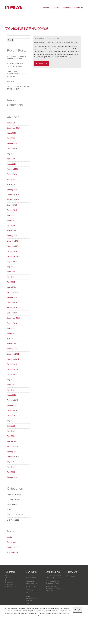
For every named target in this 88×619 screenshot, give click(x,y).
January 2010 (12, 477)
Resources (67, 8)
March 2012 (11, 395)
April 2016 (11, 179)
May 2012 (10, 390)
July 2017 (10, 154)
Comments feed (13, 547)
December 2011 (13, 410)
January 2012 (12, 405)
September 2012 (13, 369)
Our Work (45, 8)
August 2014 (12, 261)
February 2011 (12, 446)
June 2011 (11, 426)
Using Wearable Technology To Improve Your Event (16, 74)
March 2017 (11, 164)
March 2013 (11, 344)
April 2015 (11, 226)
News (9, 510)
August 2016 (12, 174)
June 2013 (11, 333)
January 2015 (12, 236)
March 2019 (11, 133)
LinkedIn (73, 576)
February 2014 (12, 292)
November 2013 (13, 308)
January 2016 (12, 190)
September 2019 (13, 128)
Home (7, 576)
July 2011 (10, 421)
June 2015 (11, 220)
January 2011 (12, 451)
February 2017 (12, 169)
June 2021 (11, 123)
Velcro (32, 598)
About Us (55, 8)
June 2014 (11, 272)
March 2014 (11, 287)
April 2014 (11, 282)
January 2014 (12, 297)
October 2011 (12, 416)
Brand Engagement (14, 494)
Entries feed (11, 542)
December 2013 (13, 302)
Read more (40, 63)
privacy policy (32, 613)
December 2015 (13, 195)
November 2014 (13, 246)
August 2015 (12, 210)
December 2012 (13, 354)
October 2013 (12, 313)
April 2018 (11, 138)
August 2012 (12, 374)
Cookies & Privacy (11, 586)
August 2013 (12, 323)
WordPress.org (12, 552)
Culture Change (13, 499)
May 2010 (10, 467)
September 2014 (13, 256)
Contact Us (78, 8)
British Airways (32, 582)
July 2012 (10, 380)
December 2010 (13, 457)
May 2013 (10, 338)
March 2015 (11, 231)
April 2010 (11, 472)
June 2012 (11, 385)
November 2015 (13, 200)
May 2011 (10, 431)
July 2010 (10, 462)
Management (12, 504)
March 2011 (11, 441)
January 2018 (12, 143)
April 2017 (11, 159)
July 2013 (10, 328)
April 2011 (11, 436)
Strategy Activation (15, 515)
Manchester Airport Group (32, 590)
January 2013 (12, 349)
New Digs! (10, 81)
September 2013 (13, 318)
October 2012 (12, 364)
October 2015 (12, 205)
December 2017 (13, 148)
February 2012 (12, 400)
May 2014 (10, 277)
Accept (77, 610)
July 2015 (10, 215)
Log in (9, 537)
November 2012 (13, 359)
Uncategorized (13, 520)
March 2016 (11, 184)
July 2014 (10, 267)
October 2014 (12, 251)
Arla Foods (31, 576)
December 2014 (13, 241)
